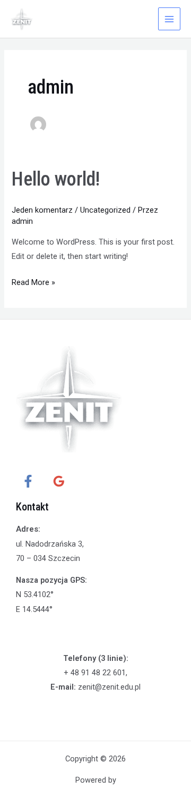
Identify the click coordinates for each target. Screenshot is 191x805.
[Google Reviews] (59, 481)
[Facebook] (28, 481)
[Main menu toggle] (169, 18)
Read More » (33, 281)
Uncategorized (105, 210)
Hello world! (56, 178)
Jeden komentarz (42, 210)
